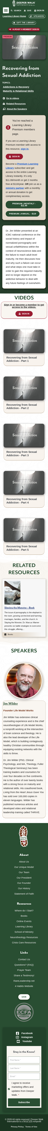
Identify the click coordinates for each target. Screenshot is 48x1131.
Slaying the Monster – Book (19, 607)
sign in (25, 149)
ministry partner (15, 188)
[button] (6, 10)
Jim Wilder (10, 703)
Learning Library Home (14, 16)
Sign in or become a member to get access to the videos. (24, 306)
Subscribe (24, 1102)
